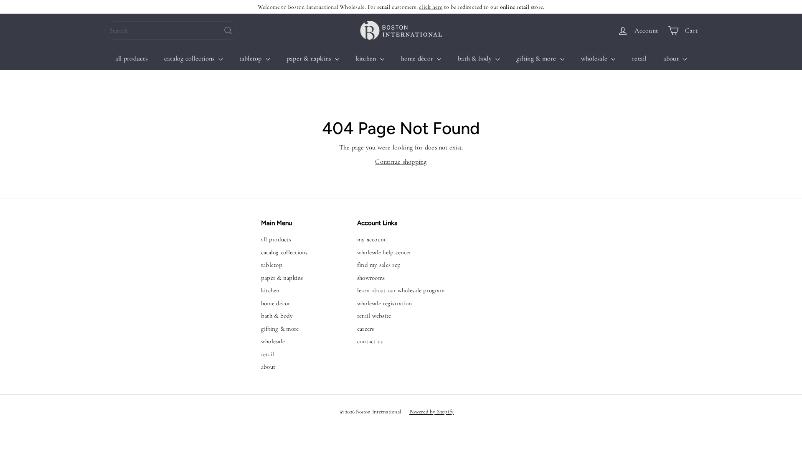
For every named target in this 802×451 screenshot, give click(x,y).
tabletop (251, 58)
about (671, 58)
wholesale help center (384, 252)
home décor (418, 58)
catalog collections (190, 58)
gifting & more (537, 58)
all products (131, 58)
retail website (374, 315)
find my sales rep (379, 265)
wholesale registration (384, 303)
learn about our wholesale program (400, 290)
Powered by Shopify (431, 411)
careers (365, 328)
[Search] (228, 30)
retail (639, 58)
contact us (370, 341)
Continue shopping (400, 161)
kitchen (367, 58)
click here (430, 6)
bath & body (475, 58)
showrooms (371, 277)
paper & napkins (310, 58)
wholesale (595, 58)
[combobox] (171, 30)
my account (371, 239)
